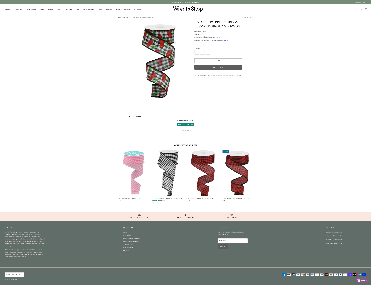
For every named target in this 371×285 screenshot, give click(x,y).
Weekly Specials (31, 9)
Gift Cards (127, 9)
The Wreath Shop (13, 279)
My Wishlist (137, 9)
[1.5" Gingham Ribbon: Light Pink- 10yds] (134, 173)
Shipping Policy (128, 247)
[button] (207, 37)
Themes (42, 9)
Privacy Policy (127, 235)
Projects (118, 9)
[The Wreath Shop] (185, 9)
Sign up (222, 246)
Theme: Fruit (125, 17)
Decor (77, 9)
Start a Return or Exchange (131, 238)
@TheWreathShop (336, 239)
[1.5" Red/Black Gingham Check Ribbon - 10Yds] (203, 173)
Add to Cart (218, 60)
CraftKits (194, 2)
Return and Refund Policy (131, 241)
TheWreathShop (337, 232)
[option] (159, 60)
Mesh (58, 9)
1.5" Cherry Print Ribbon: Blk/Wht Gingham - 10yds (142, 17)
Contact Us (126, 250)
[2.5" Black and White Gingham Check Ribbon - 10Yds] (168, 173)
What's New (7, 9)
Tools (100, 9)
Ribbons (50, 9)
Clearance (109, 9)
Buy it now (218, 67)
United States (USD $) (360, 2)
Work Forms (68, 9)
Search (125, 232)
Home (119, 17)
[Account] (357, 9)
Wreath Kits (18, 9)
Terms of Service (128, 244)
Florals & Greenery (89, 9)
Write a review (185, 125)
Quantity (197, 48)
